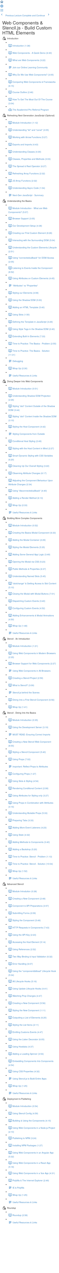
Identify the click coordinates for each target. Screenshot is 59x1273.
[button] (2, 2)
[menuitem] (2, 6)
